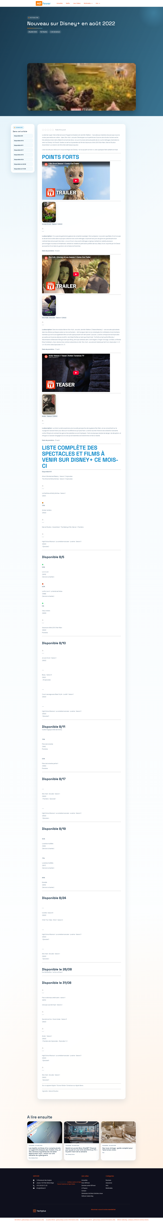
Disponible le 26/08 (20, 164)
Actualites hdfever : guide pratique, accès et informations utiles (62, 1219)
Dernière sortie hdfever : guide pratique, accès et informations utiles (97, 1219)
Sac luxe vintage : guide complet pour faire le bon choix (117, 1149)
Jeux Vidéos (76, 3)
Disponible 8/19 (19, 155)
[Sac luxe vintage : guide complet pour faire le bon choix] (118, 1132)
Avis (97, 3)
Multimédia (87, 3)
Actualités (60, 3)
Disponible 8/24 (19, 159)
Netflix (68, 3)
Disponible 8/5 (18, 136)
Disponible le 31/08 (20, 169)
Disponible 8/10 (19, 140)
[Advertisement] (81, 48)
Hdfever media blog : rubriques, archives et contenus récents (132, 1219)
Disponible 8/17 (19, 150)
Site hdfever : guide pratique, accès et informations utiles (29, 1219)
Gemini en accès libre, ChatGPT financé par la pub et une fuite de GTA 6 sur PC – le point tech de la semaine (81, 1150)
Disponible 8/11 (18, 145)
